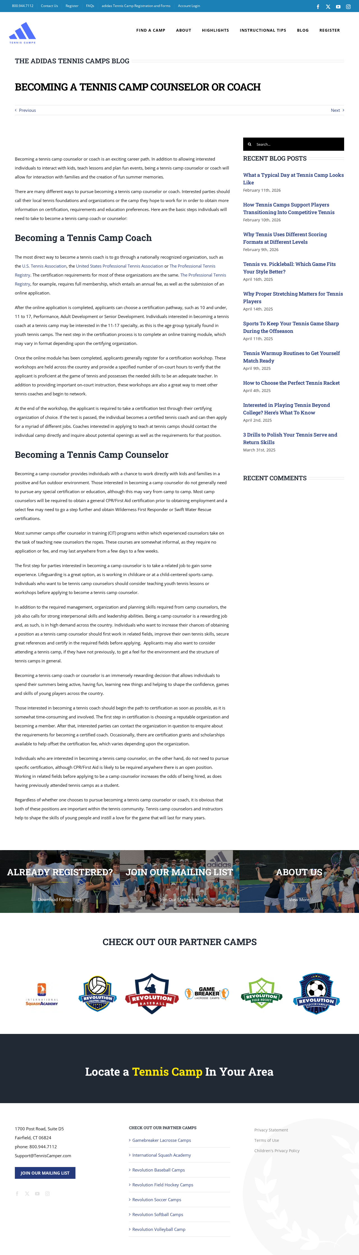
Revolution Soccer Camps (156, 1199)
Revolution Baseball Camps (158, 1170)
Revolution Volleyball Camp (158, 1229)
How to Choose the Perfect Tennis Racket (291, 382)
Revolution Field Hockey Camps (162, 1184)
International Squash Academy (161, 1155)
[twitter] (27, 1193)
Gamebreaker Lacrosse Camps (161, 1140)
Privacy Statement (271, 1130)
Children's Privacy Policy (277, 1150)
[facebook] (17, 1193)
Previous (27, 110)
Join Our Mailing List (45, 1173)
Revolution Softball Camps (157, 1214)
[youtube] (37, 1193)
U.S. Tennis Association (44, 266)
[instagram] (47, 1193)
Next (335, 110)
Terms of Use (266, 1140)
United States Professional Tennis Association (119, 266)
